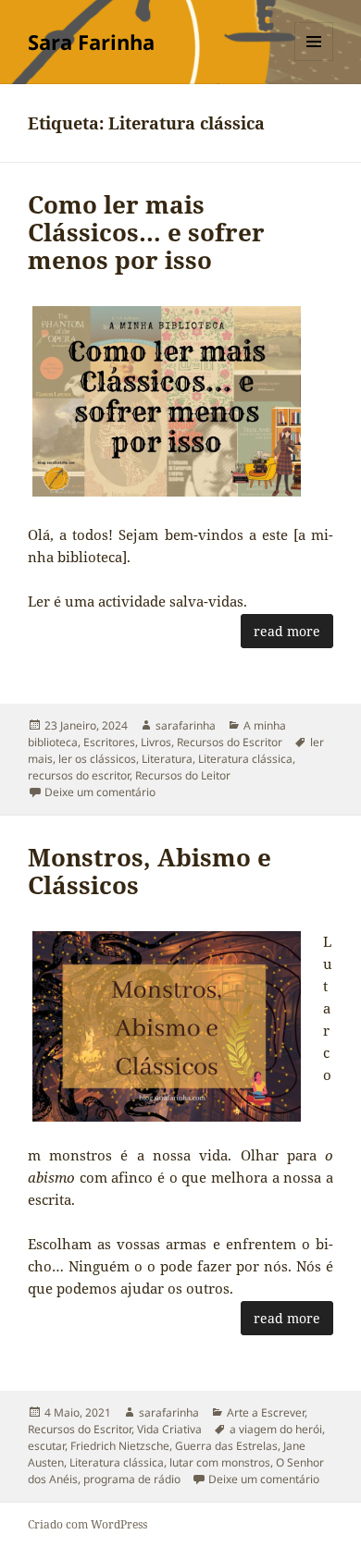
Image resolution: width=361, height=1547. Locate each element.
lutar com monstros (219, 1462)
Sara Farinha (91, 41)
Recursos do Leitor (182, 775)
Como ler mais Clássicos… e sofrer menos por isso (146, 232)
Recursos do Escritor (229, 742)
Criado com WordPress (87, 1524)
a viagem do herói (276, 1429)
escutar (46, 1446)
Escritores (109, 742)
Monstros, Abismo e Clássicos (149, 871)
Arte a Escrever (266, 1412)
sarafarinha (186, 725)
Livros (156, 742)
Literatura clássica (245, 759)
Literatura (167, 759)
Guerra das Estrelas (226, 1446)
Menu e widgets (314, 60)
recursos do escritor (79, 775)
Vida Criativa (169, 1429)
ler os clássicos (97, 759)
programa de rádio (131, 1479)
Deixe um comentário (100, 792)
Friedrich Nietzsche (119, 1446)
